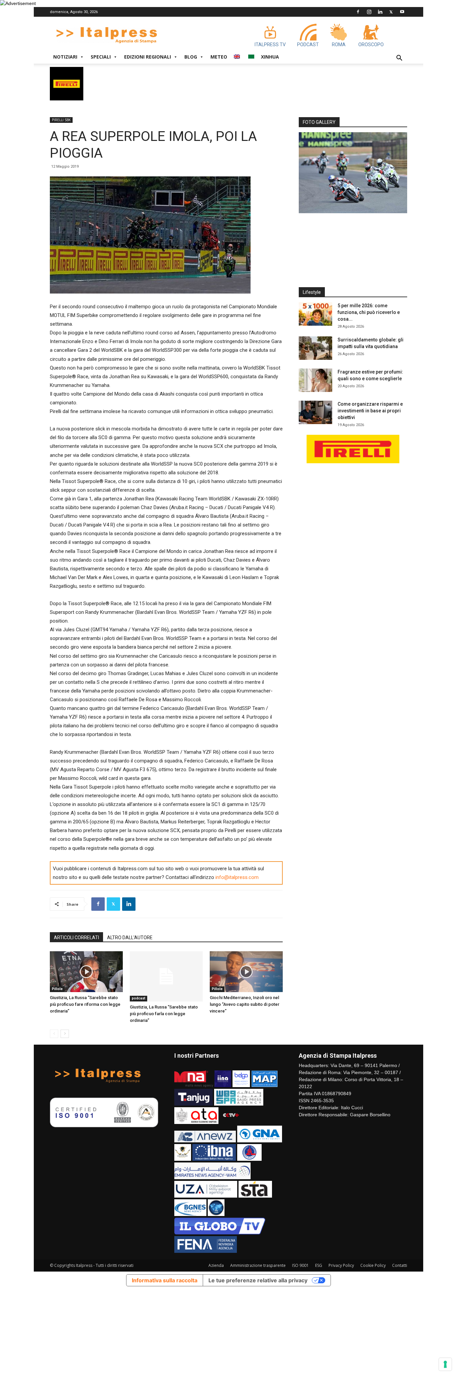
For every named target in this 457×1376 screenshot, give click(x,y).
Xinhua (270, 57)
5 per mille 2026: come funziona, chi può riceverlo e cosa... (369, 312)
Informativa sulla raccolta (164, 1280)
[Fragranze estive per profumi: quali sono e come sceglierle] (315, 380)
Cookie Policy (373, 1265)
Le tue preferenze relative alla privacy (257, 1280)
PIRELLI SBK (61, 119)
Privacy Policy (341, 1265)
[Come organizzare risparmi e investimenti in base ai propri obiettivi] (315, 412)
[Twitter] (391, 11)
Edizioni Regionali (147, 57)
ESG (318, 1265)
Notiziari (65, 57)
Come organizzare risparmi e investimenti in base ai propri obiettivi (370, 410)
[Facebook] (358, 11)
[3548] (353, 172)
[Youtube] (402, 11)
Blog (190, 57)
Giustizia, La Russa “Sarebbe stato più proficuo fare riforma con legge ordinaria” (85, 1004)
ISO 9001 (300, 1265)
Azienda (216, 1265)
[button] (399, 59)
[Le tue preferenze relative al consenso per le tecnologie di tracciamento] (445, 1364)
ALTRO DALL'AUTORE (130, 937)
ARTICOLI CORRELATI (76, 937)
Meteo (218, 57)
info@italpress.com (237, 877)
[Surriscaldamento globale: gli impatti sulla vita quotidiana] (315, 348)
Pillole (57, 989)
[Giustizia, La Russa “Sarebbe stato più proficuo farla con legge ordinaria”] (166, 976)
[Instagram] (369, 11)
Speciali (101, 57)
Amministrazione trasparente (258, 1265)
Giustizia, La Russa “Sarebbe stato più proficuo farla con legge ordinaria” (164, 1013)
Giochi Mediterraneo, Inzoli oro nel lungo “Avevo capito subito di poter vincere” (244, 1004)
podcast (138, 998)
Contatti (399, 1265)
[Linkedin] (380, 11)
